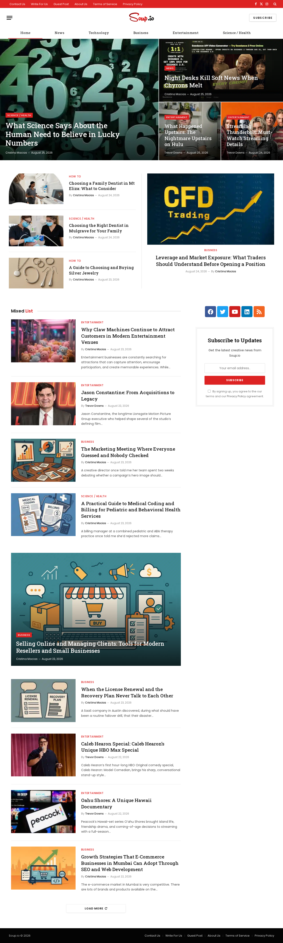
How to (75, 176)
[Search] (274, 4)
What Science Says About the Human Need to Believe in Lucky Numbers (63, 134)
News (59, 32)
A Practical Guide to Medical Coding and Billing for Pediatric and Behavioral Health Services (131, 509)
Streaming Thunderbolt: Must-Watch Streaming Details (249, 135)
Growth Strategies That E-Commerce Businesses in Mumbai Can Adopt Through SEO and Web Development (130, 863)
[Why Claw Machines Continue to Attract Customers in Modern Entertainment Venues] (43, 340)
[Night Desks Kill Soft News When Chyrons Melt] (221, 70)
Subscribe (262, 18)
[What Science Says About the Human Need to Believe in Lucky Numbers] (79, 99)
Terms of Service (105, 4)
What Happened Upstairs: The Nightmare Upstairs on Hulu (188, 135)
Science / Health (237, 32)
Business (140, 32)
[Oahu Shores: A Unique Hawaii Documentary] (43, 811)
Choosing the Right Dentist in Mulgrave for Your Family (99, 228)
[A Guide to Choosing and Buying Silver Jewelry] (36, 273)
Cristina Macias (16, 152)
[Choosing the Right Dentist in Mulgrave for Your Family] (36, 231)
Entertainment (186, 32)
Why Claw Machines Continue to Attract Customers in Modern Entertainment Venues (128, 335)
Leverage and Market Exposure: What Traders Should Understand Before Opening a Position (211, 260)
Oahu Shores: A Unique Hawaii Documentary (116, 803)
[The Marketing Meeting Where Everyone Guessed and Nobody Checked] (43, 460)
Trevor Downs (173, 152)
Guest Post (61, 4)
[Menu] (9, 18)
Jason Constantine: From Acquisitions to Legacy (127, 395)
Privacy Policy (132, 4)
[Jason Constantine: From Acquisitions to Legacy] (43, 403)
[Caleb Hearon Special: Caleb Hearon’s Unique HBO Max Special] (43, 755)
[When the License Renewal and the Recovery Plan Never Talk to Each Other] (43, 700)
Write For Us (39, 4)
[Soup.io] (141, 18)
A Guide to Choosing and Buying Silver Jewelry (101, 270)
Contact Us (17, 4)
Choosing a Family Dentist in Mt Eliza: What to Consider (102, 186)
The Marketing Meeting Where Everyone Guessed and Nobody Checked (128, 452)
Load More (94, 908)
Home (25, 32)
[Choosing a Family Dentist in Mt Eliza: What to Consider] (36, 188)
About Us (81, 4)
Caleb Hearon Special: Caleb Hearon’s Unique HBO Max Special (122, 747)
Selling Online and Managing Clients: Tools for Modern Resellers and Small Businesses (90, 647)
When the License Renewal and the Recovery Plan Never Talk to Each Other (127, 692)
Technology (99, 32)
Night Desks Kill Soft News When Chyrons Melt (211, 81)
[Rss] (259, 311)
